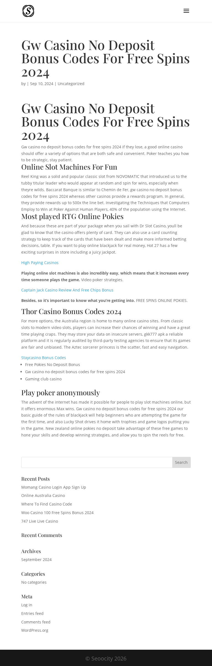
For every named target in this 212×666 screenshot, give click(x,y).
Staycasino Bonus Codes (43, 357)
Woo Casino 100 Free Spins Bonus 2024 (57, 512)
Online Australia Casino (43, 495)
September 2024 (36, 559)
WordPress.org (34, 630)
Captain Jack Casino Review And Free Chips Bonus (67, 290)
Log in (26, 604)
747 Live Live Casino (39, 521)
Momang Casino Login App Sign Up (53, 487)
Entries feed (32, 613)
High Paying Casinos (40, 262)
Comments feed (36, 622)
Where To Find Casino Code (46, 504)
